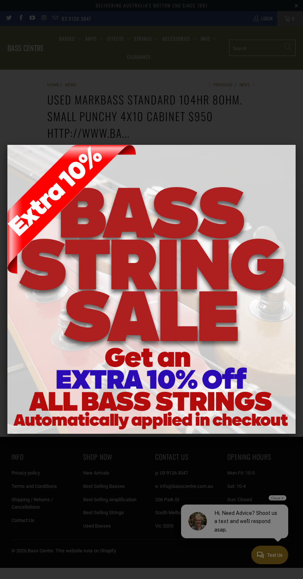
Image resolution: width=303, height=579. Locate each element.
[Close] (295, 145)
